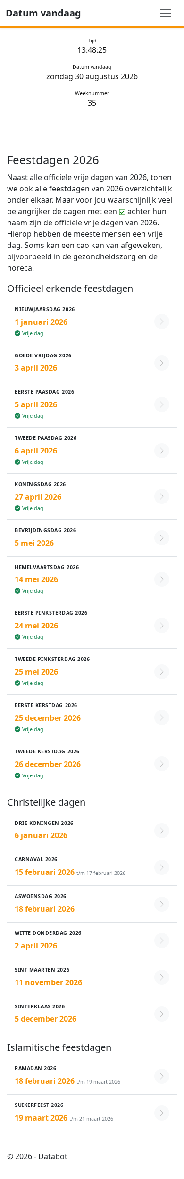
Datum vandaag (43, 13)
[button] (92, 322)
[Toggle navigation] (165, 13)
